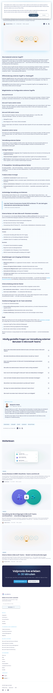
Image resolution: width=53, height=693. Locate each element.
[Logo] (7, 594)
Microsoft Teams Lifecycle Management (10, 645)
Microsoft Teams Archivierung (8, 647)
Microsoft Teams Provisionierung (8, 649)
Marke (3, 667)
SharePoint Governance (7, 631)
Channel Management (6, 633)
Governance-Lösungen (44, 319)
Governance (4, 617)
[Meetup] (8, 690)
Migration (4, 635)
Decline (44, 15)
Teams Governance (6, 629)
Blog (3, 657)
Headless (4, 623)
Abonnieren (10, 607)
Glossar (3, 661)
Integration (4, 615)
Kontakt (3, 669)
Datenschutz (4, 687)
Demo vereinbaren (33, 581)
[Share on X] (46, 24)
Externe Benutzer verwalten (7, 643)
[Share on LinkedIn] (44, 24)
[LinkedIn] (3, 690)
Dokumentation (5, 663)
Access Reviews (5, 619)
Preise (3, 659)
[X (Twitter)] (5, 690)
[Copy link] (49, 24)
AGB (16, 687)
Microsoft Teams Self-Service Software (10, 641)
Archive (3, 621)
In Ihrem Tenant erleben (19, 581)
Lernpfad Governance (6, 665)
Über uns (4, 655)
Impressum (11, 687)
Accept (33, 15)
